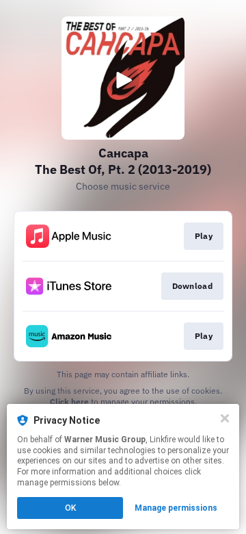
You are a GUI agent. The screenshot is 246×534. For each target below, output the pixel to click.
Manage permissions (176, 508)
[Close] (225, 418)
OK (70, 508)
